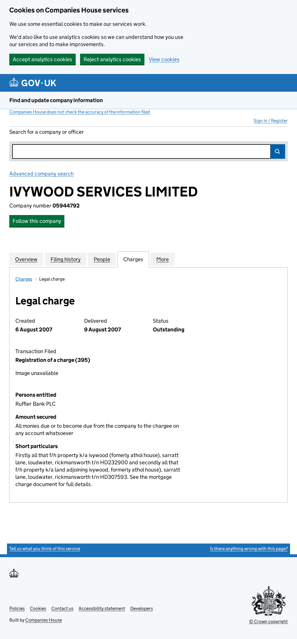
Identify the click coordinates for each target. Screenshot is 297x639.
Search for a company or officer (46, 132)
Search (278, 151)
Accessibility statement (102, 608)
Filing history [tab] (65, 259)
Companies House (43, 620)
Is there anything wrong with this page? (249, 548)
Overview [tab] (26, 259)
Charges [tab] (133, 259)
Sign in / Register (270, 120)
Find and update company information (56, 100)
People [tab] (102, 259)
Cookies (38, 608)
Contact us (62, 608)
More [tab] (162, 259)
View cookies (164, 59)
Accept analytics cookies (42, 59)
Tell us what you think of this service (44, 548)
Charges (23, 279)
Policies (17, 608)
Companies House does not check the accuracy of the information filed (79, 112)
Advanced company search (41, 173)
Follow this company (36, 221)
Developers (141, 608)
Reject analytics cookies (112, 59)
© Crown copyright (268, 621)
